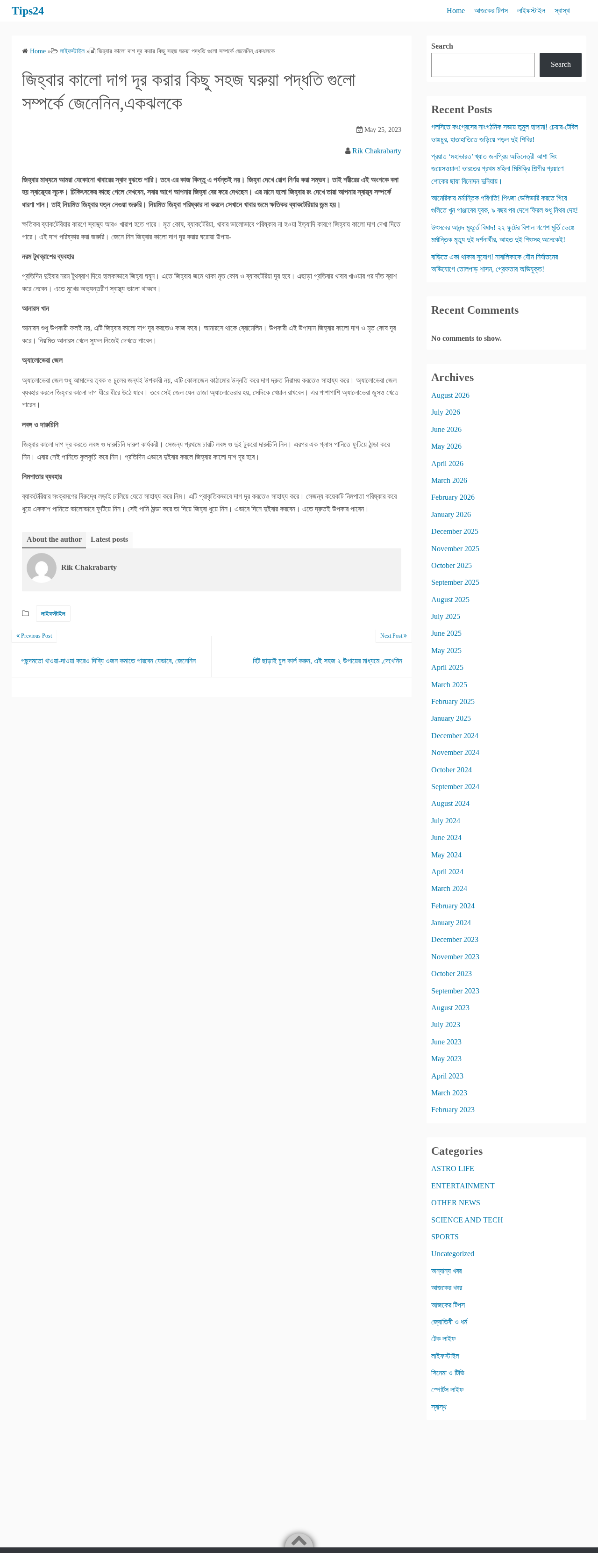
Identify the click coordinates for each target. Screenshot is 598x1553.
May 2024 (446, 855)
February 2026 (453, 497)
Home (456, 10)
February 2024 (453, 906)
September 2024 (455, 787)
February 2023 (453, 1110)
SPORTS (445, 1237)
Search (442, 46)
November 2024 (455, 752)
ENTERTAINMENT (463, 1186)
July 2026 (445, 412)
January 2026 (451, 514)
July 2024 (445, 821)
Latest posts (109, 539)
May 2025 (446, 650)
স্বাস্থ (562, 10)
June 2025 (446, 633)
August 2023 (450, 1008)
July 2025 (445, 616)
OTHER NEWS (455, 1203)
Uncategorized (452, 1254)
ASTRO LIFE (452, 1168)
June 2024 (446, 837)
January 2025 (451, 718)
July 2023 (445, 1024)
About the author (54, 539)
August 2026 (450, 395)
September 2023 (455, 991)
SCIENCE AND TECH (467, 1220)
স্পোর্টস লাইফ (447, 1390)
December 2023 (454, 939)
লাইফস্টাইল (531, 10)
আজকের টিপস (491, 10)
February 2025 (453, 701)
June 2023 (446, 1042)
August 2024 (450, 803)
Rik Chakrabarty (376, 151)
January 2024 (451, 923)
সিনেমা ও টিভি (447, 1373)
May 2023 (446, 1059)
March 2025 (449, 685)
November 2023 (455, 957)
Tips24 (28, 11)
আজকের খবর (446, 1288)
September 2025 (455, 582)
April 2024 (447, 872)
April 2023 (447, 1076)
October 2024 (451, 770)
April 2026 (447, 463)
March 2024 (449, 888)
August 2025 (450, 600)
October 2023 (451, 974)
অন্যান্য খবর (446, 1271)
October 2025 (451, 565)
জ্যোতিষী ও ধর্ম (449, 1322)
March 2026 (449, 480)
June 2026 (446, 429)
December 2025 (454, 531)
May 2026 (446, 446)
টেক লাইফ (443, 1339)
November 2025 (455, 549)
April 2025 (447, 667)
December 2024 (454, 736)
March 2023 (449, 1093)
